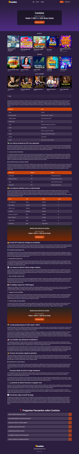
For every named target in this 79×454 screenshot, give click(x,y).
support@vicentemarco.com (39, 448)
